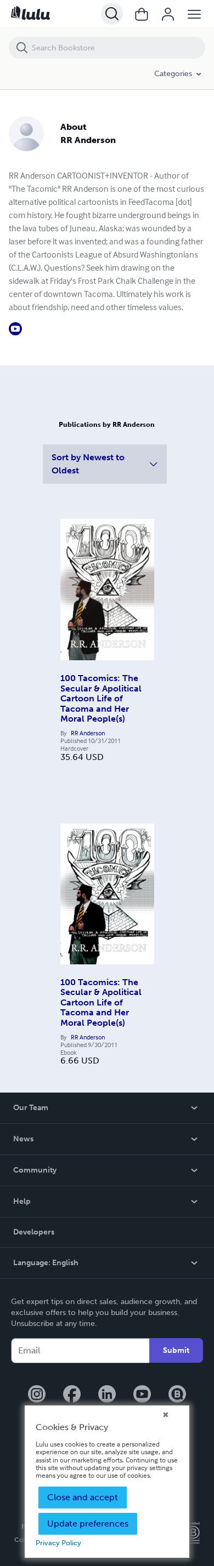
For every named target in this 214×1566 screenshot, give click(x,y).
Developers (33, 1232)
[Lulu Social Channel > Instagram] (37, 1395)
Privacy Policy (58, 1543)
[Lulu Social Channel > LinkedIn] (107, 1395)
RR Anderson (88, 733)
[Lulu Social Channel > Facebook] (72, 1395)
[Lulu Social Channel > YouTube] (142, 1395)
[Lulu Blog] (177, 1395)
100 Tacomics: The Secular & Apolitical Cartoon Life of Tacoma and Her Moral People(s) (101, 698)
